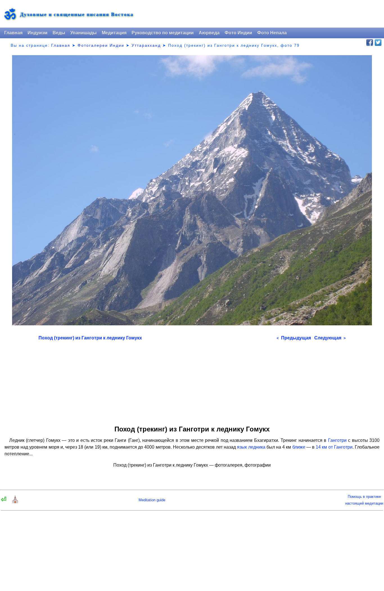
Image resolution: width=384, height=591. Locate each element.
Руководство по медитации (163, 32)
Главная (13, 32)
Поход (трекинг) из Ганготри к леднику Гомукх (90, 337)
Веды (59, 32)
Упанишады (83, 32)
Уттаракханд (146, 45)
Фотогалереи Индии (101, 45)
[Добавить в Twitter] (378, 42)
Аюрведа (209, 32)
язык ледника (251, 447)
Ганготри (337, 440)
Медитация (114, 32)
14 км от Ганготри (334, 447)
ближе (298, 447)
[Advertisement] (192, 381)
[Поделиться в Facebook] (369, 42)
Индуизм (38, 32)
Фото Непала (272, 32)
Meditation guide (152, 500)
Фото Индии (238, 32)
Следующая (330, 337)
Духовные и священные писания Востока (77, 14)
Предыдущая (294, 337)
